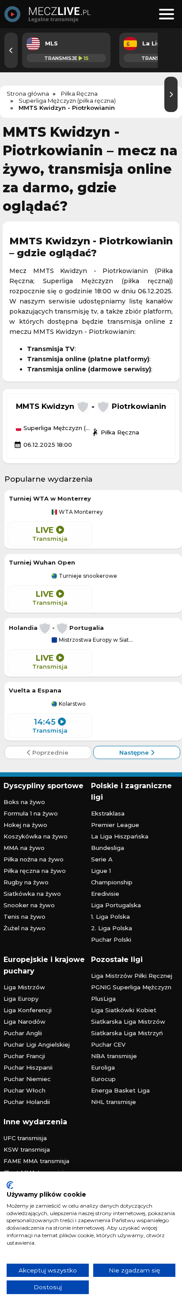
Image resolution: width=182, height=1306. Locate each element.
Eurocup (103, 1078)
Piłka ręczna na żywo (35, 870)
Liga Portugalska (116, 905)
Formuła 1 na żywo (31, 813)
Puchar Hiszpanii (28, 1067)
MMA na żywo (24, 847)
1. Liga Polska (110, 916)
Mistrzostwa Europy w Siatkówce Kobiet (96, 640)
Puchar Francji (24, 1055)
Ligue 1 (101, 870)
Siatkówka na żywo (32, 893)
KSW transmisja (27, 1149)
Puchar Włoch (25, 1090)
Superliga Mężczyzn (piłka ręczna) (56, 428)
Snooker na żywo (29, 905)
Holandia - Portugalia (56, 627)
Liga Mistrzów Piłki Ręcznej (131, 975)
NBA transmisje (114, 1055)
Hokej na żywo (25, 824)
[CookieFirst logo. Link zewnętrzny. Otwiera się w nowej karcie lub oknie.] (10, 1185)
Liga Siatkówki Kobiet (123, 1010)
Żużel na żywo (25, 928)
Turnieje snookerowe (87, 576)
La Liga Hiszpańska (119, 836)
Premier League (115, 824)
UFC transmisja (25, 1137)
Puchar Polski (111, 939)
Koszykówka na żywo (36, 836)
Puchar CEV (108, 1044)
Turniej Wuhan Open (42, 562)
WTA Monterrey (80, 512)
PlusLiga (103, 998)
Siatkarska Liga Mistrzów (128, 1021)
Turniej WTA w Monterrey (50, 498)
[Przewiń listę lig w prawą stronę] (171, 94)
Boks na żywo (24, 801)
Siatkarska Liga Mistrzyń (127, 1033)
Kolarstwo (71, 704)
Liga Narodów (25, 1021)
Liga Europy (21, 998)
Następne (135, 752)
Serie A (102, 859)
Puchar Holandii (27, 1101)
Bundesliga (107, 847)
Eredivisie (105, 893)
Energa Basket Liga (120, 1090)
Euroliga (103, 1067)
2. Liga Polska (111, 928)
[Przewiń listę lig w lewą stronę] (11, 50)
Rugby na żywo (26, 882)
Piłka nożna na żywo (34, 859)
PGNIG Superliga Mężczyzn (131, 987)
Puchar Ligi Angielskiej (37, 1044)
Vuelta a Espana (35, 690)
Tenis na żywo (25, 916)
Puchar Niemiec (27, 1078)
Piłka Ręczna (115, 432)
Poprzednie (49, 752)
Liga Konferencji (28, 1010)
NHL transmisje (113, 1101)
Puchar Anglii (23, 1033)
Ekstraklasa (108, 813)
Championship (112, 882)
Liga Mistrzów (24, 987)
